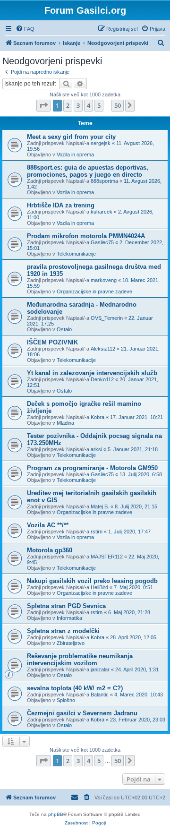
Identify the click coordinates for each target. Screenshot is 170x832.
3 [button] (78, 105)
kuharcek (101, 211)
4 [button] (88, 105)
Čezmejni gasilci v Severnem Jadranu (82, 713)
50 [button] (117, 105)
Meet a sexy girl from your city (71, 136)
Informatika (69, 618)
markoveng (104, 280)
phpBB (55, 814)
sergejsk (100, 143)
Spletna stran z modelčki (63, 631)
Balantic (100, 694)
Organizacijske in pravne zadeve (94, 291)
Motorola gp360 (49, 550)
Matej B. (100, 506)
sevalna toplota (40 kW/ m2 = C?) (75, 688)
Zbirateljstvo (71, 643)
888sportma (104, 181)
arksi (96, 449)
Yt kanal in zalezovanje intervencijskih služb (92, 373)
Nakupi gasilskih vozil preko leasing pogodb (92, 580)
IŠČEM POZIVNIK (52, 342)
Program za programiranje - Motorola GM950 (92, 468)
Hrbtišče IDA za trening (60, 205)
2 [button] (67, 105)
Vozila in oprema (75, 154)
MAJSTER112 (107, 556)
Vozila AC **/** (47, 525)
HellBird (99, 587)
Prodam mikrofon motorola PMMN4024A (86, 236)
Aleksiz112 (103, 349)
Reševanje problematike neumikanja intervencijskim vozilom (80, 659)
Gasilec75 (102, 242)
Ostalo (64, 329)
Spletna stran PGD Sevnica (66, 605)
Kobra (97, 417)
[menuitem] (25, 28)
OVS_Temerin (107, 318)
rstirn (96, 531)
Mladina (65, 423)
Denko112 (102, 379)
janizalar (100, 669)
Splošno (66, 700)
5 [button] (99, 105)
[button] (43, 105)
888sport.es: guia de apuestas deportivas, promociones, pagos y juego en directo (87, 171)
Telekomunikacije (76, 254)
